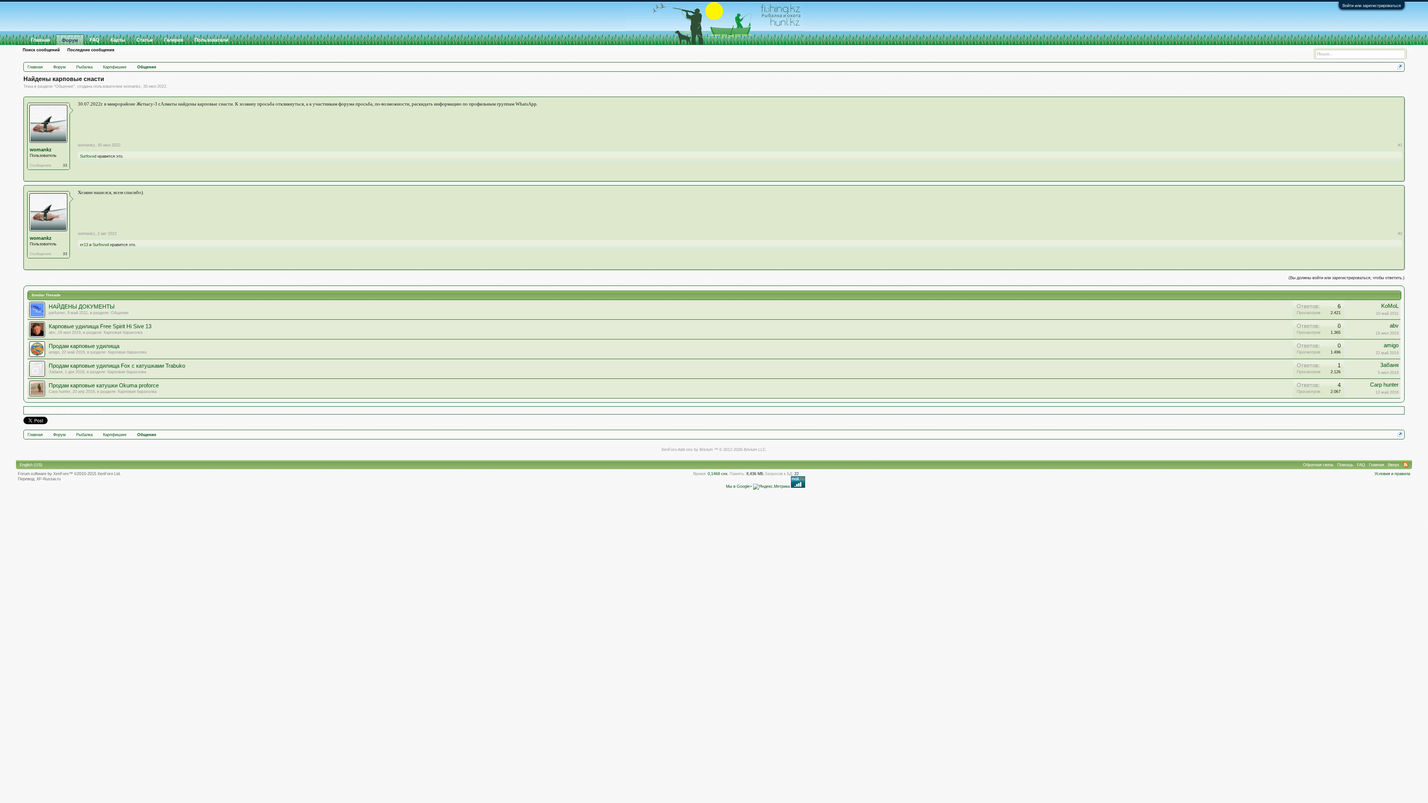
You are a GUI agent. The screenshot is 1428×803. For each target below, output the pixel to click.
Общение (64, 86)
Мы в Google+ (739, 486)
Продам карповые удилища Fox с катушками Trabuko (117, 366)
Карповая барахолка (123, 332)
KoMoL (1390, 306)
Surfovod (88, 156)
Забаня (55, 372)
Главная (40, 40)
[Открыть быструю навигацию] (1400, 66)
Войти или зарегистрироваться (1371, 5)
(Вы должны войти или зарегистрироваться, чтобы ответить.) (1347, 277)
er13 (84, 244)
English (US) (31, 464)
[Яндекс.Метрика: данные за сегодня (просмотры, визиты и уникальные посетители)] (771, 487)
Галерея (173, 40)
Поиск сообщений (41, 50)
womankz (132, 86)
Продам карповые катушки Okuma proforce (104, 385)
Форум (70, 40)
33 (65, 165)
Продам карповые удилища (84, 346)
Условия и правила (1392, 473)
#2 (1400, 233)
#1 (1400, 145)
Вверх (1393, 464)
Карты (117, 40)
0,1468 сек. (718, 473)
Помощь (1345, 464)
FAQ (94, 40)
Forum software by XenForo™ (69, 473)
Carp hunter (59, 391)
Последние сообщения (90, 50)
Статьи (144, 40)
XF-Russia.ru (48, 479)
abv (52, 332)
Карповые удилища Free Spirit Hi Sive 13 (100, 326)
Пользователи (211, 40)
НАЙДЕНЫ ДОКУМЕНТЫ (82, 307)
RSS (1405, 464)
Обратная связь (1318, 464)
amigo (54, 352)
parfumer (57, 312)
